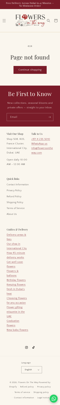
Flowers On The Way (28, 382)
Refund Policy (14, 196)
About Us (12, 214)
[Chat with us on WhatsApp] (54, 399)
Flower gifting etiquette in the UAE (16, 312)
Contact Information (18, 184)
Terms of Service (16, 208)
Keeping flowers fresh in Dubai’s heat (16, 289)
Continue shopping (30, 69)
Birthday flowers (16, 280)
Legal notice (43, 398)
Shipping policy (41, 392)
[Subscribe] (49, 117)
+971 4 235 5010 (40, 139)
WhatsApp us (39, 143)
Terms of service (22, 392)
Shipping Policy (15, 202)
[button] (4, 20)
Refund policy (27, 387)
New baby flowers (17, 329)
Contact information (24, 398)
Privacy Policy (14, 190)
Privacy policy (44, 387)
